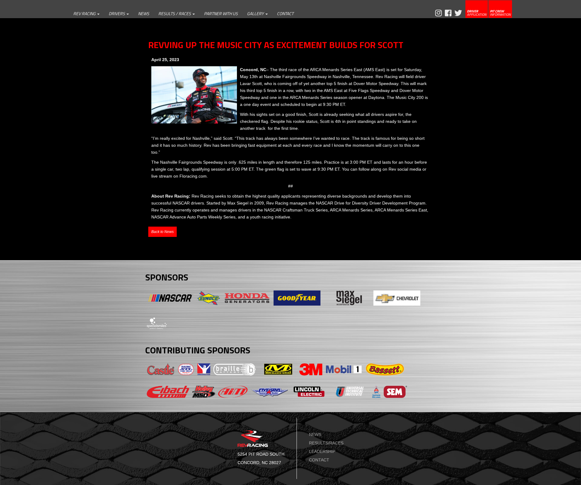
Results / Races (175, 13)
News (143, 13)
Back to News (162, 232)
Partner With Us (221, 13)
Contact (285, 13)
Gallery (256, 13)
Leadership (322, 451)
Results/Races (326, 443)
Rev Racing (85, 13)
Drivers (117, 13)
